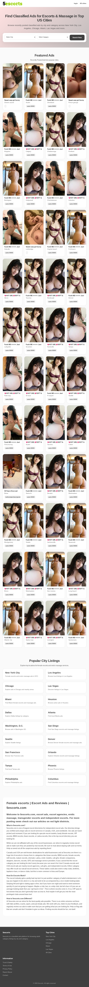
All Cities (49, 952)
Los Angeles (50, 939)
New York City (50, 936)
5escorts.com (68, 852)
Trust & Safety (7, 962)
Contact (5, 975)
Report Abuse (7, 972)
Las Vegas (49, 949)
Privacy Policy (7, 969)
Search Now (77, 37)
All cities (83, 3)
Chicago (48, 943)
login (76, 3)
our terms (78, 846)
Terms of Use (7, 965)
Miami (48, 946)
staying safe (66, 846)
